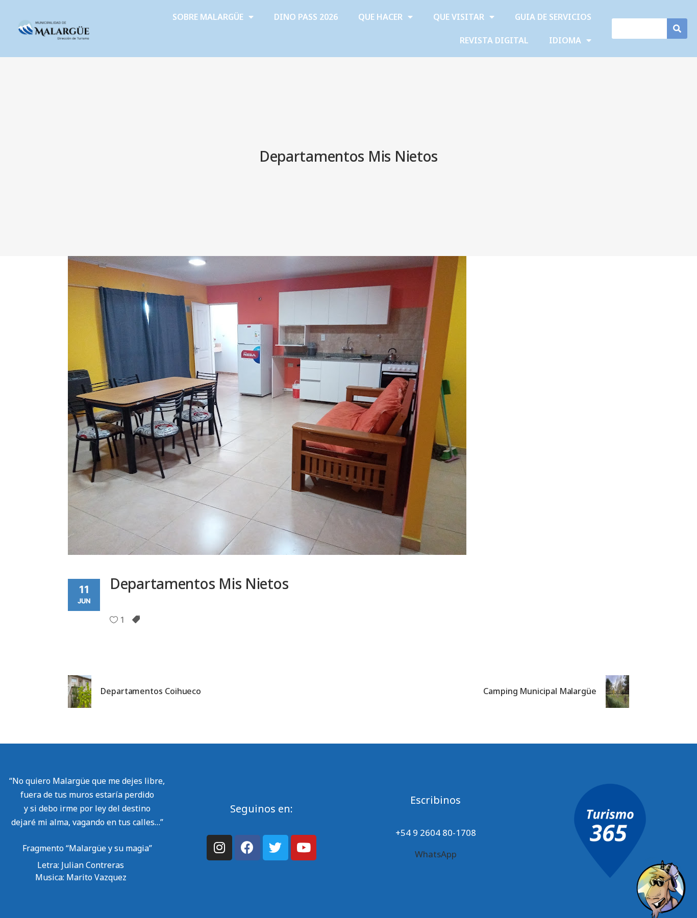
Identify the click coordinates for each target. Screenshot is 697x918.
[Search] (677, 28)
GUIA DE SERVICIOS (553, 16)
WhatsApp (436, 854)
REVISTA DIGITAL (494, 40)
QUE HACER (380, 16)
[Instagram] (219, 847)
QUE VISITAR (458, 16)
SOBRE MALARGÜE (207, 16)
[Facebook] (247, 847)
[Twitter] (275, 847)
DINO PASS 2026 (306, 16)
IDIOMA (565, 40)
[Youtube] (303, 847)
